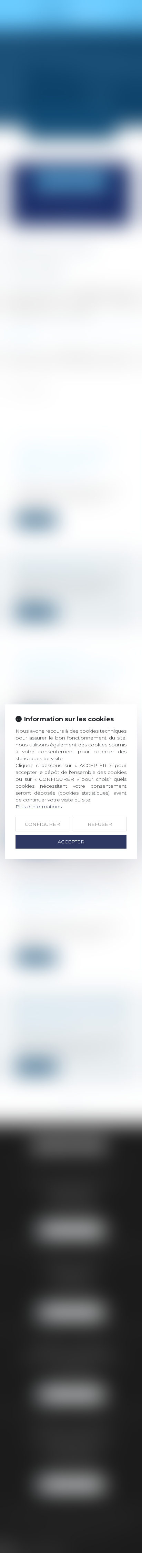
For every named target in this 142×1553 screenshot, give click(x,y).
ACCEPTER (71, 842)
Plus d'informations (39, 807)
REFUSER (100, 824)
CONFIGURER (42, 824)
